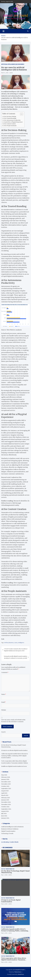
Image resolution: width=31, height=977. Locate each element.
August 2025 (5, 791)
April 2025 (4, 793)
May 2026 (4, 775)
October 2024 (5, 806)
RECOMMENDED (7, 847)
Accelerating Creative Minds (9, 842)
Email (3, 702)
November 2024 (6, 804)
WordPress (21, 974)
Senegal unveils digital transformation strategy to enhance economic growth (15, 657)
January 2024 (5, 818)
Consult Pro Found (13, 23)
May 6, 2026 (4, 904)
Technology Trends (7, 833)
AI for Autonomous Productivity (11, 120)
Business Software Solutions (9, 829)
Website (3, 710)
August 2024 (5, 811)
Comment (4, 672)
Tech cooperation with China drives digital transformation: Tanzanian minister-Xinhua (13, 959)
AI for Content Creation (9, 123)
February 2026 (5, 777)
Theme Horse (17, 972)
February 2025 (5, 797)
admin (11, 72)
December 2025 (6, 782)
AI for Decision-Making (9, 116)
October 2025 (5, 786)
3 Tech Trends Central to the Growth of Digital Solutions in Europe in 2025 (15, 650)
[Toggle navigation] (3, 31)
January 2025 (5, 800)
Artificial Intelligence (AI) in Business (12, 64)
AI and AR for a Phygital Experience (13, 122)
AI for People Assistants (10, 125)
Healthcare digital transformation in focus (14, 766)
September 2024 (6, 809)
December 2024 (6, 802)
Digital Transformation (8, 831)
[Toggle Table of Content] (21, 114)
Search (3, 732)
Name (3, 694)
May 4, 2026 (4, 962)
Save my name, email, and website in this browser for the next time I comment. (13, 720)
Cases (15, 642)
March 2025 (4, 795)
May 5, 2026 (4, 933)
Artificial (6, 642)
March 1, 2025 (4, 72)
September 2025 (6, 788)
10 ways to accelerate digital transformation (14, 750)
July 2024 (4, 813)
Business (11, 642)
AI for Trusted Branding (9, 118)
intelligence (21, 642)
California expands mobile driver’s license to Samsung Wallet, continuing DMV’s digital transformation (14, 755)
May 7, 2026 (4, 875)
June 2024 (4, 816)
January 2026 (5, 779)
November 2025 (6, 784)
